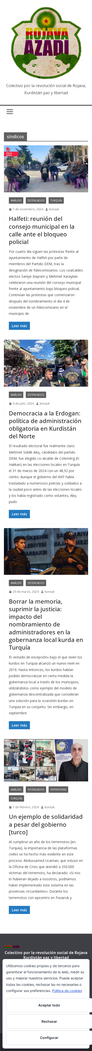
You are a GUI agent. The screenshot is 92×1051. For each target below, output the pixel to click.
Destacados (36, 200)
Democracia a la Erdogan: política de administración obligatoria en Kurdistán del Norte (45, 424)
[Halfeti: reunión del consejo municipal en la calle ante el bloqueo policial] (46, 168)
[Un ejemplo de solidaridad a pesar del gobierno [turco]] (46, 760)
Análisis (16, 200)
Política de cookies (67, 991)
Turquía (56, 200)
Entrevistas (58, 789)
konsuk (54, 209)
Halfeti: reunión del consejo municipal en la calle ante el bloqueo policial (42, 230)
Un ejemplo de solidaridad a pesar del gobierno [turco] (46, 824)
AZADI (11, 947)
